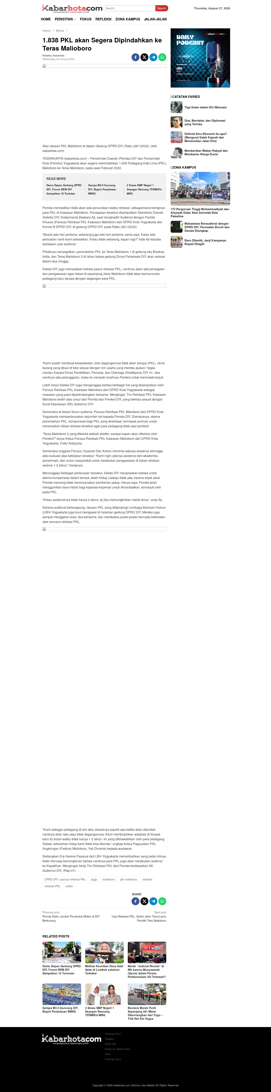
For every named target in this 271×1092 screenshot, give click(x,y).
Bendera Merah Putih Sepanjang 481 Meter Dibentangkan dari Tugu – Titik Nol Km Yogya (145, 1013)
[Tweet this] (144, 57)
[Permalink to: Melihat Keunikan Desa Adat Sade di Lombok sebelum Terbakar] (104, 952)
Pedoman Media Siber (117, 1049)
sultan (69, 886)
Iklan (108, 1054)
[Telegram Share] (153, 57)
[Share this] (135, 57)
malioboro (108, 879)
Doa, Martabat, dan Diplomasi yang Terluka (205, 122)
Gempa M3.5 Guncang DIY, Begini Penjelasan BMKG (102, 189)
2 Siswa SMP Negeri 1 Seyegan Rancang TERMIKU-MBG (144, 189)
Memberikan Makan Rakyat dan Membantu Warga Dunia (206, 152)
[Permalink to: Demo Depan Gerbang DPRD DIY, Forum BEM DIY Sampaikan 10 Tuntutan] (61, 952)
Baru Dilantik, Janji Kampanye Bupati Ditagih (205, 241)
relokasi (147, 879)
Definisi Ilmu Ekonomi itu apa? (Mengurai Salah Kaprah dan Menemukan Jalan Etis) (206, 137)
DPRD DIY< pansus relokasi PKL (65, 879)
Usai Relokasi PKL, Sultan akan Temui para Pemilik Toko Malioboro (139, 916)
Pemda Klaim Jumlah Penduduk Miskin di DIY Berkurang (71, 916)
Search (161, 8)
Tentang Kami (113, 1034)
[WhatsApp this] (162, 57)
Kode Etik (110, 1044)
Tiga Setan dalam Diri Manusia (206, 107)
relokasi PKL (52, 886)
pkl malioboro (128, 879)
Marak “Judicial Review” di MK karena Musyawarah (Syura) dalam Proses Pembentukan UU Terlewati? (147, 971)
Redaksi (109, 1039)
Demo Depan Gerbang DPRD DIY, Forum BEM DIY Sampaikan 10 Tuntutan (63, 189)
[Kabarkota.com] (72, 8)
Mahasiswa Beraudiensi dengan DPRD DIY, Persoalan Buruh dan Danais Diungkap (207, 226)
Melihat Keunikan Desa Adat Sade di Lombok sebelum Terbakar (104, 969)
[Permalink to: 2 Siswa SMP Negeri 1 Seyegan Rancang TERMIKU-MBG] (104, 994)
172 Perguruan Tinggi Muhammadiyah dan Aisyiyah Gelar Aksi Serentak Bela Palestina (200, 212)
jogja (94, 879)
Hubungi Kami (113, 1059)
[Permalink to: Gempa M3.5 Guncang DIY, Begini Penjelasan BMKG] (61, 994)
